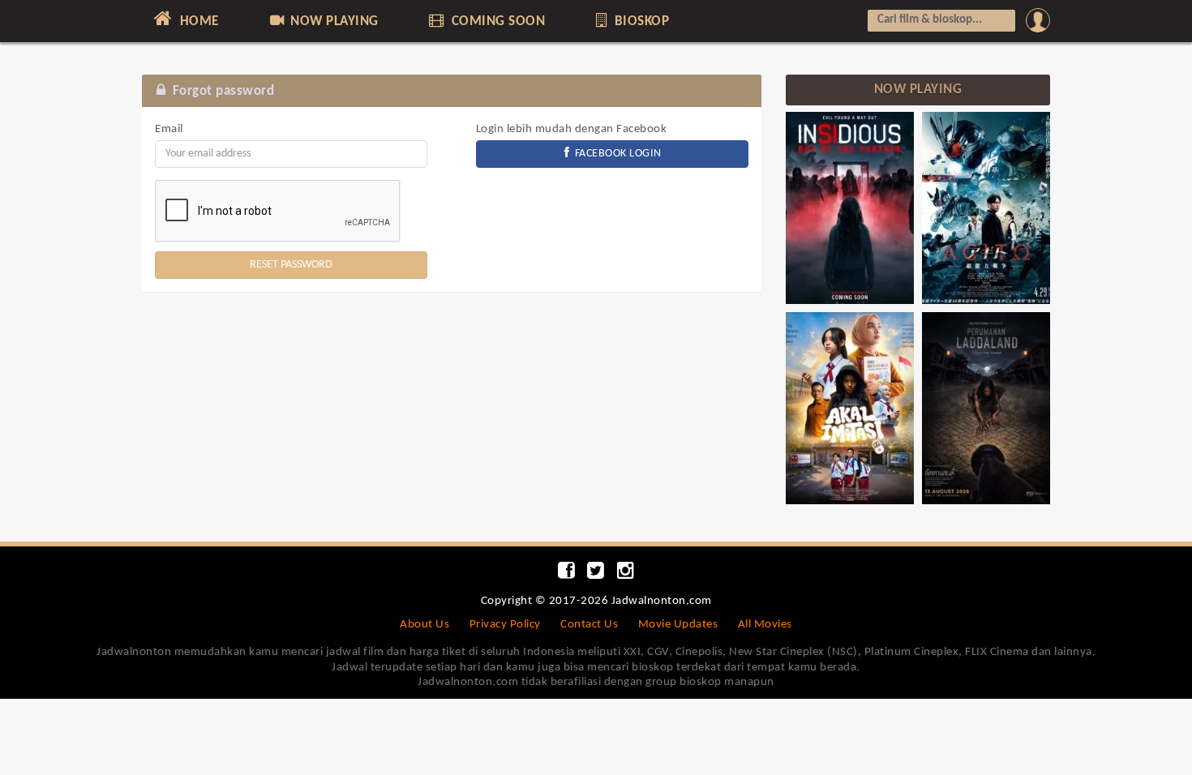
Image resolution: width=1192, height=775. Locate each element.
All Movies (765, 625)
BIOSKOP (640, 21)
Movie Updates (678, 625)
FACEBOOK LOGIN (617, 154)
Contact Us (589, 625)
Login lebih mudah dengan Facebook (571, 129)
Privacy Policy (505, 625)
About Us (424, 625)
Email (169, 129)
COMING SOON (496, 21)
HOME (197, 21)
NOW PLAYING (333, 21)
